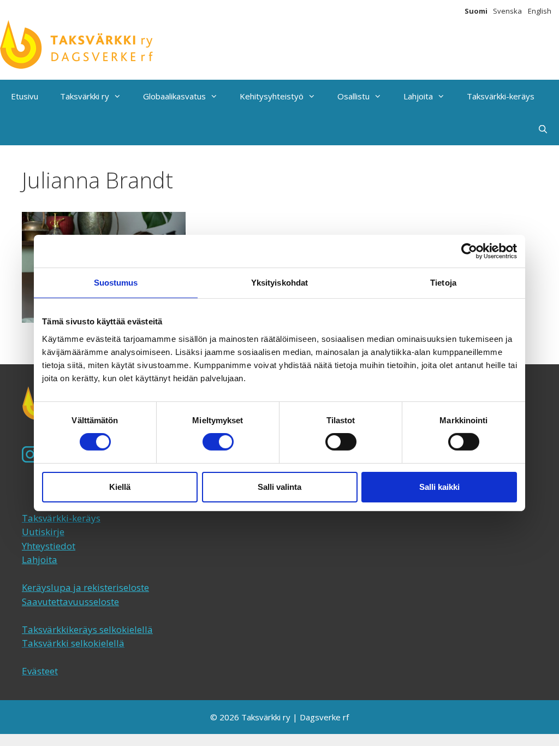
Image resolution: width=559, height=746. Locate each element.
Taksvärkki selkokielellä (73, 643)
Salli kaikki (439, 487)
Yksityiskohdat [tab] (279, 282)
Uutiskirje (43, 531)
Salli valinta (279, 487)
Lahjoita (418, 96)
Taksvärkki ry (84, 96)
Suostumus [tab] (116, 282)
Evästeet (40, 671)
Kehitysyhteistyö (272, 96)
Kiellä (119, 487)
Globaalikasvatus (174, 96)
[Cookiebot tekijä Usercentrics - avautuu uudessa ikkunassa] (469, 251)
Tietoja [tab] (443, 282)
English (539, 11)
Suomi (476, 11)
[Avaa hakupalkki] (543, 129)
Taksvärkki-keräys (500, 96)
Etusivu (24, 96)
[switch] (218, 442)
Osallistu (353, 96)
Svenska (507, 11)
